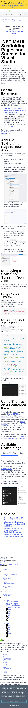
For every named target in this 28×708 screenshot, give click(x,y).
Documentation (7, 577)
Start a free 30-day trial (14, 32)
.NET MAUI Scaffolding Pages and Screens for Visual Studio (13, 51)
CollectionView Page (10, 453)
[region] (14, 696)
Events (5, 587)
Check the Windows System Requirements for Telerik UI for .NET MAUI (15, 524)
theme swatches (13, 425)
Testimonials (6, 595)
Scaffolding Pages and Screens (16, 20)
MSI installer (8, 126)
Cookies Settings (14, 705)
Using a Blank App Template (11, 295)
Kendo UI (2, 561)
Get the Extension (9, 91)
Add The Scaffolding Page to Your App (11, 145)
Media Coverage (7, 659)
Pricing (5, 569)
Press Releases (7, 658)
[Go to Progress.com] (5, 640)
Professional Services (9, 583)
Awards (5, 656)
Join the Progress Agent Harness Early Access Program (12, 5)
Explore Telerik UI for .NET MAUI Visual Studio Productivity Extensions (13, 530)
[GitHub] (7, 619)
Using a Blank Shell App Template (12, 321)
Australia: (13, 607)
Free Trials (6, 568)
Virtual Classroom (7, 586)
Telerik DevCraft (4, 558)
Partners (5, 585)
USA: (12, 601)
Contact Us (6, 600)
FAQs (4, 589)
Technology (6, 655)
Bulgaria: (13, 605)
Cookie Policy (4, 695)
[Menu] (2, 14)
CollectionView (6, 469)
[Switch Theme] (25, 14)
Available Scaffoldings (11, 446)
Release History (7, 578)
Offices (5, 662)
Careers (5, 660)
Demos (5, 575)
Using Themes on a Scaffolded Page (13, 405)
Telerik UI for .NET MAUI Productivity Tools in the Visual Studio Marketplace (15, 110)
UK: (12, 603)
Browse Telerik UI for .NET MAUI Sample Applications (13, 535)
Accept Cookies (14, 701)
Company (5, 654)
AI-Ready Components (13, 564)
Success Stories (7, 594)
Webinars (5, 582)
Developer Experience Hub (10, 574)
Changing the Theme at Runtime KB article (13, 437)
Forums (5, 579)
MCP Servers (3, 564)
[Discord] (7, 621)
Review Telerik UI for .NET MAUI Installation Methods (13, 519)
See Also (8, 514)
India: (12, 604)
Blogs (4, 581)
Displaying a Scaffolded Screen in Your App (13, 276)
